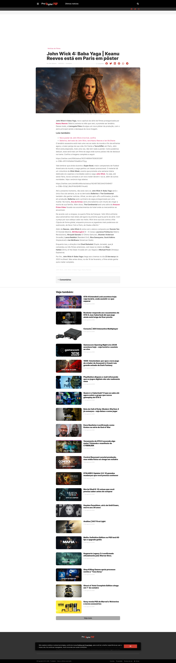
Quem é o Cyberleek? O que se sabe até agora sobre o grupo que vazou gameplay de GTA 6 (101, 395)
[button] (137, 3)
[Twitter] (135, 9)
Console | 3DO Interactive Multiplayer (100, 329)
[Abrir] (38, 4)
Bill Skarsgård (78, 232)
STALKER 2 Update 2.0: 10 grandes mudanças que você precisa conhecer (100, 474)
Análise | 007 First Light (94, 521)
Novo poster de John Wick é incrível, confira (78, 138)
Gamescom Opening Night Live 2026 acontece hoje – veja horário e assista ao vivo (100, 347)
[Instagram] (138, 9)
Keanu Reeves (62, 123)
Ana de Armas (77, 202)
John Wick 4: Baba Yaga (72, 270)
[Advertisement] (88, 28)
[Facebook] (131, 9)
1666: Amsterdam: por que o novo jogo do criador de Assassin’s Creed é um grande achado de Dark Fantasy (101, 363)
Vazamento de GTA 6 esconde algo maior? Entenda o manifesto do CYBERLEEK (99, 443)
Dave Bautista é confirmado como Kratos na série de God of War (98, 426)
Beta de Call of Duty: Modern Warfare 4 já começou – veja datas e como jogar (101, 410)
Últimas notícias (71, 4)
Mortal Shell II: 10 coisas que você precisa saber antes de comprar (98, 490)
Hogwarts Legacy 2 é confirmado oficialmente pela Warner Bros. (98, 554)
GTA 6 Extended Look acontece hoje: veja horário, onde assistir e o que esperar (100, 299)
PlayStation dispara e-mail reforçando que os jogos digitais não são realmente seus (101, 379)
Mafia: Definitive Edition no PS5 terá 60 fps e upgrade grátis (101, 538)
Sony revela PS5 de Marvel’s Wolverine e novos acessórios (101, 603)
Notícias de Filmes (54, 48)
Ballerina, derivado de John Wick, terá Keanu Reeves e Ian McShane (87, 141)
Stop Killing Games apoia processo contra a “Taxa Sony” (99, 570)
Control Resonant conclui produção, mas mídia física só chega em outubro (100, 458)
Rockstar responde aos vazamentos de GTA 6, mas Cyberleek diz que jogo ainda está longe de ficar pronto (101, 315)
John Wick (100, 174)
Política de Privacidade (84, 645)
